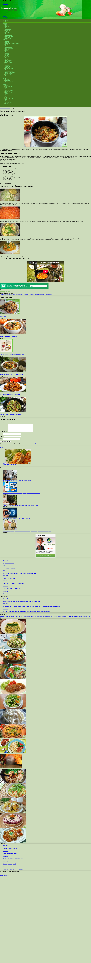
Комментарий (3, 431)
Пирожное (7, 79)
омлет (56, 616)
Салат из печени (9, 73)
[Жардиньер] (10, 313)
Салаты (5, 63)
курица (37, 616)
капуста (14, 616)
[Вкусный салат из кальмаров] (13, 723)
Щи (6, 27)
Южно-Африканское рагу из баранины (12, 354)
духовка (10, 616)
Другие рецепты (9, 37)
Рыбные (7, 42)
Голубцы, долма (9, 48)
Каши (6, 55)
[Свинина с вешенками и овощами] (13, 411)
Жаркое (7, 51)
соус (79, 616)
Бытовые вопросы (10, 100)
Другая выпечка (9, 83)
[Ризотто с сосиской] (13, 812)
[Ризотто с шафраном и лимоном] (13, 797)
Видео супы (8, 38)
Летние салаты (9, 71)
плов (62, 616)
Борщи (7, 26)
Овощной (7, 66)
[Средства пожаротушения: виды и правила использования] (11, 767)
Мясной (7, 65)
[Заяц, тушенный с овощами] (13, 333)
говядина (4, 616)
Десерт (5, 84)
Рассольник (8, 29)
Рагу (6, 50)
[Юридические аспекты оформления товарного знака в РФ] (10, 517)
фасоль (84, 616)
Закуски (5, 87)
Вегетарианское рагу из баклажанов (11, 374)
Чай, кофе (7, 97)
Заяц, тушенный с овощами (9, 336)
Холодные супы (9, 36)
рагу (9, 291)
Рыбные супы (8, 35)
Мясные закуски (9, 89)
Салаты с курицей (9, 69)
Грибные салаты (9, 68)
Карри (6, 59)
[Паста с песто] (13, 633)
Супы (6, 24)
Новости (7, 103)
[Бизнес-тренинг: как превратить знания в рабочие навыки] (10, 479)
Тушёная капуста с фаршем (9, 464)
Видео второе (8, 62)
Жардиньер (3, 316)
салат (71, 616)
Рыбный (7, 67)
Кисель (7, 95)
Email (1, 436)
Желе (6, 85)
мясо (49, 616)
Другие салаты (9, 77)
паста (59, 616)
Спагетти (7, 54)
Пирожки (7, 80)
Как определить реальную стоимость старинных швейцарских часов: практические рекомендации (27, 531)
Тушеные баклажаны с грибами (10, 394)
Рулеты (7, 53)
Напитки (5, 93)
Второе (5, 39)
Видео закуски (8, 92)
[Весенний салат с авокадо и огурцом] (13, 708)
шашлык (88, 616)
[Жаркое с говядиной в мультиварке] (13, 738)
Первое (5, 23)
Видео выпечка (9, 81)
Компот (7, 96)
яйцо (1, 617)
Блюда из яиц (8, 47)
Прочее (5, 99)
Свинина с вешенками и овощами (11, 414)
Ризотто (7, 49)
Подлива (7, 61)
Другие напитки (9, 98)
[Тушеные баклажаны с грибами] (13, 391)
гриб (7, 616)
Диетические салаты (10, 72)
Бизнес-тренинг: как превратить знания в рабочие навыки (17, 480)
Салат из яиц (8, 74)
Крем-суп (7, 25)
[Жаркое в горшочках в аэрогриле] (13, 663)
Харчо (6, 31)
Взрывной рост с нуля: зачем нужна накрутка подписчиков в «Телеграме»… (21, 493)
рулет (68, 616)
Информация (8, 21)
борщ (1, 616)
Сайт (1, 439)
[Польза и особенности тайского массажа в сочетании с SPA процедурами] (10, 504)
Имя (1, 434)
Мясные (7, 41)
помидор (64, 616)
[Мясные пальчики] (13, 753)
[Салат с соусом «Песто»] (13, 648)
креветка (29, 616)
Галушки (7, 57)
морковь (41, 616)
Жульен (7, 56)
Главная (2, 108)
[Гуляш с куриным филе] (13, 842)
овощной (5, 291)
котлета (21, 616)
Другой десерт (8, 86)
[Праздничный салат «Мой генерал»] (13, 827)
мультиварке (45, 616)
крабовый (25, 616)
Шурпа (7, 32)
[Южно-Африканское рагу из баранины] (6, 351)
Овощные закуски (9, 91)
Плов (6, 44)
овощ (51, 616)
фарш (81, 616)
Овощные (7, 45)
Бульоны (7, 33)
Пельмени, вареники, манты (12, 43)
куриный (33, 616)
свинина (76, 616)
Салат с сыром (9, 75)
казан (1, 291)
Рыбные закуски (9, 90)
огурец (54, 616)
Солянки (7, 30)
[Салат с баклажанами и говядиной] (13, 678)
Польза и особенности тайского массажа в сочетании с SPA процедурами (21, 505)
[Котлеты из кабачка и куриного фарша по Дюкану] (13, 693)
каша (17, 616)
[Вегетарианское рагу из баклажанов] (13, 371)
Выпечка (5, 78)
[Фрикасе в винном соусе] (13, 782)
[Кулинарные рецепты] (9, 13)
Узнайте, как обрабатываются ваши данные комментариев (41, 443)
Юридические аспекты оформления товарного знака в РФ (17, 518)
